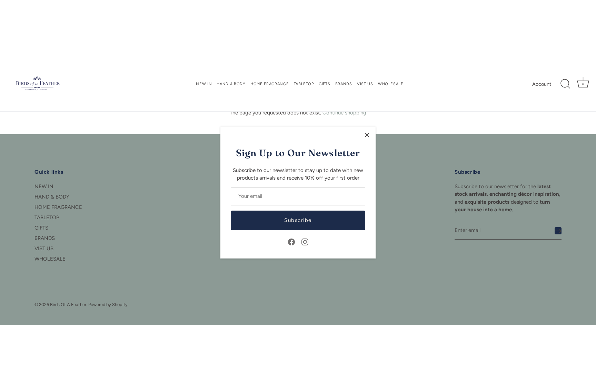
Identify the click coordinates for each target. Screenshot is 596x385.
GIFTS (324, 84)
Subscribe (298, 220)
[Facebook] (291, 242)
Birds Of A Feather (68, 304)
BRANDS (343, 84)
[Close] (367, 135)
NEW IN (204, 84)
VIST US (365, 84)
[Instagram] (304, 242)
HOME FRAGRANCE (269, 84)
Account (541, 84)
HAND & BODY (231, 84)
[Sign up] (558, 230)
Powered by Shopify (108, 304)
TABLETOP (304, 84)
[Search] (565, 84)
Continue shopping (344, 113)
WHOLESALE (391, 84)
